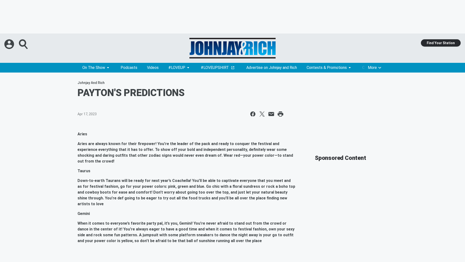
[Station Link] (232, 48)
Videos (153, 67)
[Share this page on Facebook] (252, 114)
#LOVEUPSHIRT (215, 67)
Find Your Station (441, 43)
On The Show (93, 67)
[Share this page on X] (262, 114)
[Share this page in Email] (271, 114)
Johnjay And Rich (91, 83)
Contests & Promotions (327, 67)
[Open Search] (24, 44)
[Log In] (9, 44)
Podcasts (129, 67)
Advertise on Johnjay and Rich (271, 67)
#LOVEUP (176, 67)
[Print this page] (280, 114)
